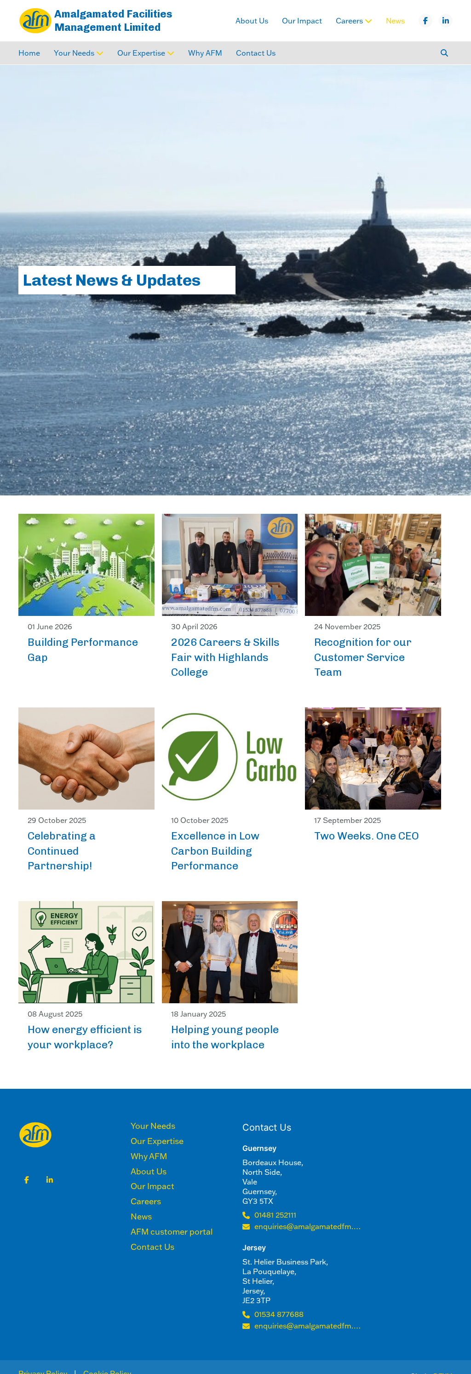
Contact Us (256, 52)
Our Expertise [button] (141, 52)
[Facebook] (425, 21)
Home (29, 52)
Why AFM (205, 52)
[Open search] (444, 53)
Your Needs (153, 1126)
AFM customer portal (172, 1232)
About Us (252, 20)
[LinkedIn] (446, 21)
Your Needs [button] (74, 52)
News (395, 20)
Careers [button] (349, 20)
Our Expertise (157, 1141)
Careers (146, 1201)
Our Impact (302, 20)
